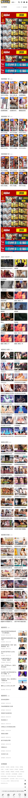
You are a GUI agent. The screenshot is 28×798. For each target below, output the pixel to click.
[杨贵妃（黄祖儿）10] (20, 295)
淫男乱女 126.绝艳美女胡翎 (8, 726)
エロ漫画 (6, 769)
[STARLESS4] (20, 366)
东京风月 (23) (4, 754)
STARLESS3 (3, 382)
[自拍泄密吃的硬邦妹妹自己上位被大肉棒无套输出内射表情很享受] (20, 459)
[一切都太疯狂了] (7, 284)
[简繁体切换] (25, 780)
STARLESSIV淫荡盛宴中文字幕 (7, 414)
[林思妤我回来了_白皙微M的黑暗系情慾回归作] (20, 573)
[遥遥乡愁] (7, 306)
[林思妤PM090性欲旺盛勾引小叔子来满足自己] (20, 595)
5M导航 (21, 767)
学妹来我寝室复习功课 (7, 706)
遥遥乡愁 (3, 311)
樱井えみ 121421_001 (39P (8, 685)
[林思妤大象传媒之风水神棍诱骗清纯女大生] (20, 552)
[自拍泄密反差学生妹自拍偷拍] (7, 523)
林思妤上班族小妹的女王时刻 (7, 589)
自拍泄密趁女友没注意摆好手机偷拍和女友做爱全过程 (12, 464)
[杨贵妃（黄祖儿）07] (7, 338)
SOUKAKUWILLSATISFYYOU (7, 436)
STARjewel (3, 371)
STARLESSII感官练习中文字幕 (7, 393)
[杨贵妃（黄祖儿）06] (20, 327)
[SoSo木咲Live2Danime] (7, 420)
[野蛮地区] (20, 306)
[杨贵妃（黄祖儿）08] (20, 338)
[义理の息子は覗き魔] (20, 274)
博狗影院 (12, 771)
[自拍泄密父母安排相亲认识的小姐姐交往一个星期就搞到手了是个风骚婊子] (7, 502)
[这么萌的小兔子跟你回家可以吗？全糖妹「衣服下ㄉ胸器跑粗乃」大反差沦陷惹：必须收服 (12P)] (22, 674)
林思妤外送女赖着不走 (5, 578)
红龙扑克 (11, 769)
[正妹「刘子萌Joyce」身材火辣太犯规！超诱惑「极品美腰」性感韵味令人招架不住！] (22, 667)
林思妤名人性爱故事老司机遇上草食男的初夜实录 (11, 546)
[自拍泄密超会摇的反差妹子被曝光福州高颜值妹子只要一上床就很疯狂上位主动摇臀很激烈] (20, 480)
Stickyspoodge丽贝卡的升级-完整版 (8, 404)
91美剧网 (21, 769)
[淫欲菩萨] (20, 263)
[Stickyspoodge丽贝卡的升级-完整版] (7, 399)
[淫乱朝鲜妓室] (7, 274)
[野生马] (7, 317)
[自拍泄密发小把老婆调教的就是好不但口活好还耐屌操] (20, 491)
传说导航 (7, 767)
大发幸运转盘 (3, 776)
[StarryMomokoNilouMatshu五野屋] (20, 399)
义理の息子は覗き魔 (18, 279)
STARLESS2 (3, 361)
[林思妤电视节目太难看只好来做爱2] (7, 562)
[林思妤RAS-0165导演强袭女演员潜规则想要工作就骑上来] (20, 605)
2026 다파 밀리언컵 (12, 776)
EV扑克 (17, 767)
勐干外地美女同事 (5, 740)
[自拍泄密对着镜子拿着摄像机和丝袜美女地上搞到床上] (20, 523)
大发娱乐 (20, 774)
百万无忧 (3, 774)
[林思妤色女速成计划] (20, 562)
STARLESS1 (17, 361)
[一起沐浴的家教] (20, 284)
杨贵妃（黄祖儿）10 (18, 300)
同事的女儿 (4, 747)
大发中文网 (8, 774)
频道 (13, 2)
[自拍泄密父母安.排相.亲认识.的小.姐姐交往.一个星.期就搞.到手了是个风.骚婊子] (20, 513)
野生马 (2, 322)
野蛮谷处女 (3, 333)
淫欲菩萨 (16, 268)
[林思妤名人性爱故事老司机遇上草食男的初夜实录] (7, 541)
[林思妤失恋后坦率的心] (20, 584)
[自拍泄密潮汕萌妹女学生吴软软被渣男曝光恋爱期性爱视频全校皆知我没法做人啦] (20, 470)
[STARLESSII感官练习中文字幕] (7, 388)
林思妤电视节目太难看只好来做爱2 (8, 567)
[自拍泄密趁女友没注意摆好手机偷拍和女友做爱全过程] (7, 459)
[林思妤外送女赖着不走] (7, 573)
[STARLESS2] (7, 356)
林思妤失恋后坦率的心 (19, 589)
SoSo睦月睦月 (17, 425)
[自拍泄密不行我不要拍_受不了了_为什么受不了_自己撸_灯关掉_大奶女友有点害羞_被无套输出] (7, 480)
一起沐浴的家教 (17, 290)
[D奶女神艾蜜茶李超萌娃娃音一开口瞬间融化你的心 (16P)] (22, 633)
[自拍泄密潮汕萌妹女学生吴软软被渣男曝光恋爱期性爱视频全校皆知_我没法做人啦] (7, 448)
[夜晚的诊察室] (7, 295)
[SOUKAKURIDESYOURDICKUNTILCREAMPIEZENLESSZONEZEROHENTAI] (20, 409)
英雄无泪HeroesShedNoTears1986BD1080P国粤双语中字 (13, 268)
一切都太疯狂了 (4, 290)
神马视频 (7, 771)
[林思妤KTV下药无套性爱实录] (7, 595)
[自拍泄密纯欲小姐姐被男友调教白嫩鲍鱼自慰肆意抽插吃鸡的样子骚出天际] (7, 470)
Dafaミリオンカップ (20, 778)
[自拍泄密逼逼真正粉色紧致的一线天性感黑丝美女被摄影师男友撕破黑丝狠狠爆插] (20, 448)
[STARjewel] (7, 366)
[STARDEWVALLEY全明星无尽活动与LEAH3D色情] (20, 377)
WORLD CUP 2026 (15, 781)
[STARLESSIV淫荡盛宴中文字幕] (7, 409)
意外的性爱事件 (5, 699)
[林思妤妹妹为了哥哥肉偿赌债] (7, 552)
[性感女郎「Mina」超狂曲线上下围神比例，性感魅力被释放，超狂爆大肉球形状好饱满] (22, 680)
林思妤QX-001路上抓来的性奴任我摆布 (9, 610)
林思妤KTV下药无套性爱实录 (7, 600)
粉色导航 (3, 767)
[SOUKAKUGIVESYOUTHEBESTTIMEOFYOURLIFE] (20, 431)
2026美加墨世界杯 (5, 778)
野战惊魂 (16, 322)
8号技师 (16, 769)
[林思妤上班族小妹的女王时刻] (7, 584)
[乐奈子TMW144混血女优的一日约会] (20, 616)
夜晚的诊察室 (3, 300)
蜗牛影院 (17, 771)
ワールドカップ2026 (5, 781)
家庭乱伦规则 (4, 733)
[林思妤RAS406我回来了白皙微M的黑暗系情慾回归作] (7, 616)
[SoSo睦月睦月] (20, 420)
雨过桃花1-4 (4, 720)
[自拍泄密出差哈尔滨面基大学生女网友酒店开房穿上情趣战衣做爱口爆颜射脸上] (7, 491)
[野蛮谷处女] (7, 327)
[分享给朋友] (25, 787)
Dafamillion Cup (4, 783)
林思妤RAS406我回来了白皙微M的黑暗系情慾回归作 (12, 621)
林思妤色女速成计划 (18, 567)
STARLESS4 (17, 371)
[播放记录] (21, 2)
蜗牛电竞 (22, 771)
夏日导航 (12, 767)
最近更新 (25, 7)
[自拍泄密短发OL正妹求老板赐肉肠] (20, 502)
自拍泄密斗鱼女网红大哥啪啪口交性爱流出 (10, 518)
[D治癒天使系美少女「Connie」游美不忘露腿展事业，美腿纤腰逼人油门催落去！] (22, 660)
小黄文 (2, 769)
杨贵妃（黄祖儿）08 (18, 343)
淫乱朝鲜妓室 (3, 279)
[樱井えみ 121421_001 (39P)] (22, 687)
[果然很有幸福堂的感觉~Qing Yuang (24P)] (22, 639)
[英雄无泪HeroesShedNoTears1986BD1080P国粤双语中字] (7, 263)
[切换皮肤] (25, 783)
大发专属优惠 (14, 774)
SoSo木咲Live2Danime (6, 425)
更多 (11, 79)
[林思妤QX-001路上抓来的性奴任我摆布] (7, 605)
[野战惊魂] (20, 317)
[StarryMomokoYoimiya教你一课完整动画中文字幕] (20, 388)
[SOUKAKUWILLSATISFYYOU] (7, 431)
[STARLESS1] (20, 356)
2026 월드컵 (19, 776)
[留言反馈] (24, 2)
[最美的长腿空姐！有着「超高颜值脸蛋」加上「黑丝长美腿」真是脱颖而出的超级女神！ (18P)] (22, 646)
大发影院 (3, 771)
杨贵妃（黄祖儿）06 (18, 333)
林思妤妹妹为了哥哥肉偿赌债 (7, 557)
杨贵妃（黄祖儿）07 (5, 343)
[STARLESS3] (7, 377)
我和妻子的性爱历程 (6, 713)
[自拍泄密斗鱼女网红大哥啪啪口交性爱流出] (7, 513)
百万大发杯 (12, 778)
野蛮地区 (16, 311)
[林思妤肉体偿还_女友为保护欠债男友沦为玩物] (20, 541)
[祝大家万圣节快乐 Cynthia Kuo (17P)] (22, 653)
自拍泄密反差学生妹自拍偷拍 (7, 529)
